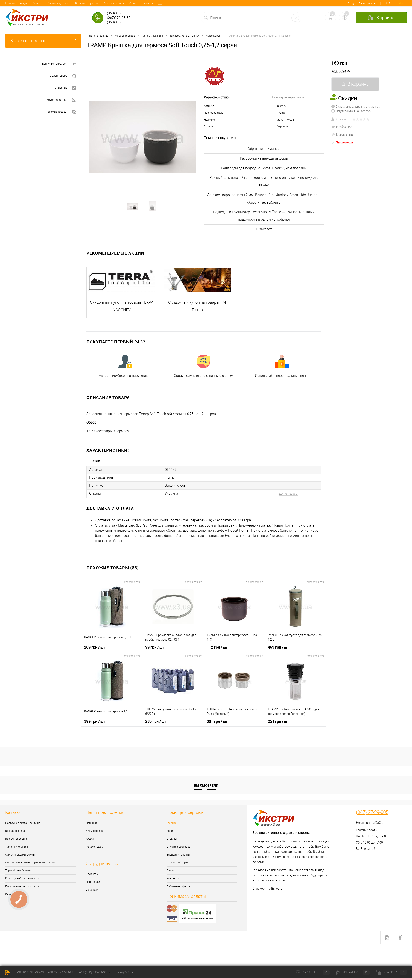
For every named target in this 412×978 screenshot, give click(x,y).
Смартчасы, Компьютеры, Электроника (30, 862)
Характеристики (57, 99)
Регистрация (367, 3)
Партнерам (93, 881)
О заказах (264, 229)
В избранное (344, 127)
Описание (61, 87)
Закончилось (285, 119)
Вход (351, 3)
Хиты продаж (94, 830)
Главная (10, 3)
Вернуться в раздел (54, 63)
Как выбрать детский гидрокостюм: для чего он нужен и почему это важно (263, 181)
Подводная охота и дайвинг (22, 822)
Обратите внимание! (264, 149)
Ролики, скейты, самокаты (22, 878)
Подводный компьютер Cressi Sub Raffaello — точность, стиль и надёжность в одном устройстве (264, 216)
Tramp (281, 112)
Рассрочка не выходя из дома (264, 158)
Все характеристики (288, 97)
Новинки (91, 822)
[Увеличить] (142, 137)
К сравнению (344, 134)
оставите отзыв (276, 880)
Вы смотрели (206, 785)
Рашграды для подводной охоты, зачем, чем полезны (264, 168)
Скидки (9, 894)
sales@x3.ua (376, 823)
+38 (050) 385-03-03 (92, 972)
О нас (132, 3)
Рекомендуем (95, 846)
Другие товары (288, 493)
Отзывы (37, 3)
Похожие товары (56, 111)
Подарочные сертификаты (22, 886)
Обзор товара (58, 75)
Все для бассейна (16, 838)
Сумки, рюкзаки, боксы (20, 854)
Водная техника (15, 830)
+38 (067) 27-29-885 (61, 972)
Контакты (147, 3)
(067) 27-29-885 (372, 812)
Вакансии (92, 889)
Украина (282, 126)
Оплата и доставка (59, 3)
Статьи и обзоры (114, 3)
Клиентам (92, 873)
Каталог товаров (28, 40)
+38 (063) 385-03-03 (30, 972)
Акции (24, 3)
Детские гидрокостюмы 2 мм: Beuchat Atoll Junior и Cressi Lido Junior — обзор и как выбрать (264, 198)
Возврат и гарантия (87, 3)
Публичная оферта (178, 886)
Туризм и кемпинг (16, 846)
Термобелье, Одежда (18, 870)
